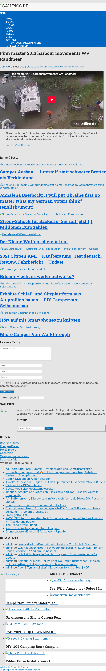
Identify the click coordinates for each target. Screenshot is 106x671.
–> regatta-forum (17, 46)
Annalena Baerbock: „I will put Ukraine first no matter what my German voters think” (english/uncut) (50, 201)
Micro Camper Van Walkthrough (35, 334)
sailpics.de (5, 667)
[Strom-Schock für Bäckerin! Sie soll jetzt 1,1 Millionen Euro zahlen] (53, 214)
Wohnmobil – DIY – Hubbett (24, 485)
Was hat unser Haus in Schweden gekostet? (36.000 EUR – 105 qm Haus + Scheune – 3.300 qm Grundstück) (54, 549)
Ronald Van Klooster (18, 144)
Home (9, 18)
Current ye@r (9, 397)
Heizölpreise (8, 449)
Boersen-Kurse (10, 443)
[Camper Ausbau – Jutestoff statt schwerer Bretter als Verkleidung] (53, 164)
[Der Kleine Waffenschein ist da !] (53, 234)
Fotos (9, 31)
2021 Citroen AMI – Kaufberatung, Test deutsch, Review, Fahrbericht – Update (51, 259)
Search (49, 428)
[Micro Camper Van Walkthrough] (53, 327)
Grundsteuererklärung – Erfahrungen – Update (36, 531)
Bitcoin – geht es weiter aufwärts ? (37, 276)
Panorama (42, 66)
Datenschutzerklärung (26, 43)
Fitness (10, 24)
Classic (30, 66)
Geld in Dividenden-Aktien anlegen (28, 478)
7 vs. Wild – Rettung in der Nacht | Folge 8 (32, 528)
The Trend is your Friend (21, 525)
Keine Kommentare (72, 66)
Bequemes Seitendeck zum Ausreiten (30, 488)
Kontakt (11, 40)
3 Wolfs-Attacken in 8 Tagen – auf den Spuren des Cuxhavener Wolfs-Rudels (55, 482)
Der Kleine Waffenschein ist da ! (34, 241)
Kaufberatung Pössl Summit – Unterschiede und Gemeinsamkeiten (49, 469)
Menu (3, 13)
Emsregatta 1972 (16, 515)
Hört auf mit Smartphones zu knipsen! (41, 320)
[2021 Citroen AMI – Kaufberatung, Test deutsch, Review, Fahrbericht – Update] (53, 248)
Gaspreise (6, 453)
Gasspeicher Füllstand (14, 456)
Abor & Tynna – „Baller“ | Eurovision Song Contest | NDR (54, 567)
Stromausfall (8, 459)
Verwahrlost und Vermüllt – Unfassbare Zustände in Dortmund (58, 544)
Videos (10, 34)
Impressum (11, 670)
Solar (9, 28)
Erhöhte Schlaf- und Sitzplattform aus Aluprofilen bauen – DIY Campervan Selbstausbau (40, 299)
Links (9, 37)
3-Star (10, 21)
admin (4, 66)
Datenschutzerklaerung (28, 670)
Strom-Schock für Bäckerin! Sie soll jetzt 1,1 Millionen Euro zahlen (46, 224)
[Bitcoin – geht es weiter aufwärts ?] (53, 269)
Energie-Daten (9, 446)
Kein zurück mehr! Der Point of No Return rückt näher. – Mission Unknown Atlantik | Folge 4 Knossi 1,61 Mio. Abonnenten (53, 562)
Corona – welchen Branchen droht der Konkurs (36, 505)
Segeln (54, 66)
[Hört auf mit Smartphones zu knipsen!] (53, 312)
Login (2, 670)
